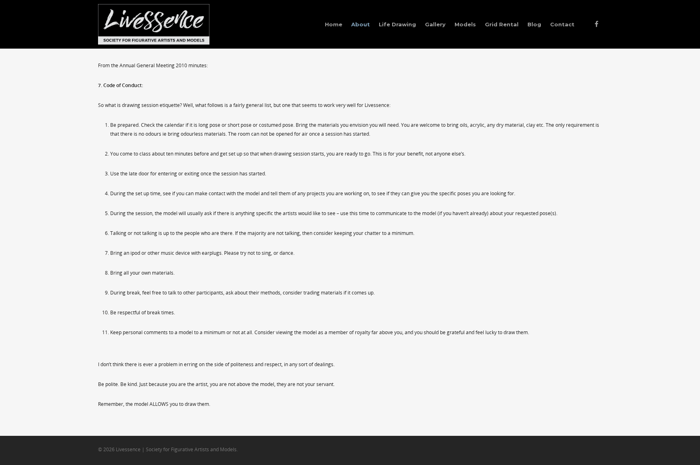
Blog (534, 24)
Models (465, 24)
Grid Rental (502, 24)
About (360, 24)
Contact (562, 24)
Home (333, 24)
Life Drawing (397, 24)
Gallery (435, 24)
